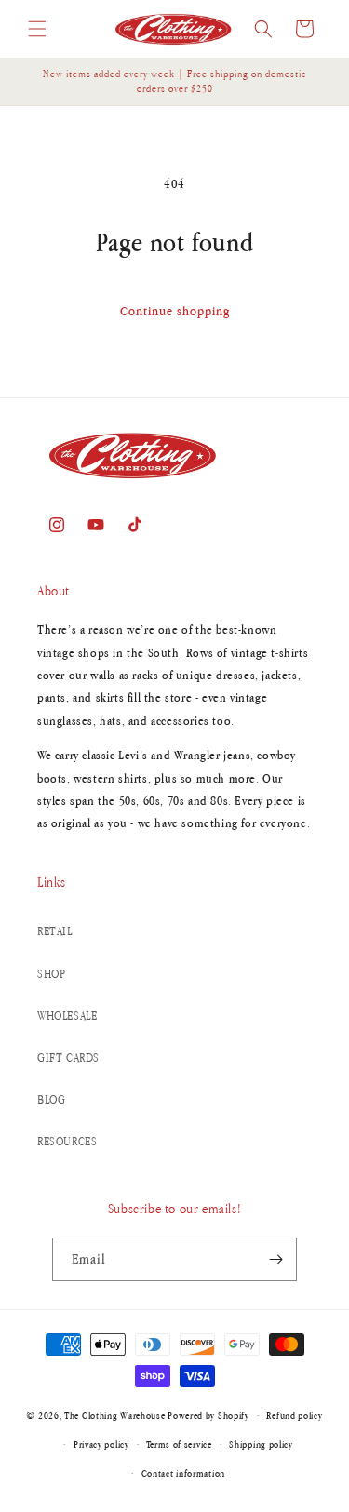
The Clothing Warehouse (114, 1415)
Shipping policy (261, 1444)
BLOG (51, 1099)
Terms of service (178, 1444)
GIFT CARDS (68, 1057)
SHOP (51, 974)
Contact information (183, 1472)
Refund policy (294, 1415)
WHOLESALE (67, 1016)
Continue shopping (175, 310)
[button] (37, 28)
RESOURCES (67, 1141)
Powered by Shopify (208, 1415)
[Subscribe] (275, 1259)
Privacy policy (101, 1444)
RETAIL (55, 931)
